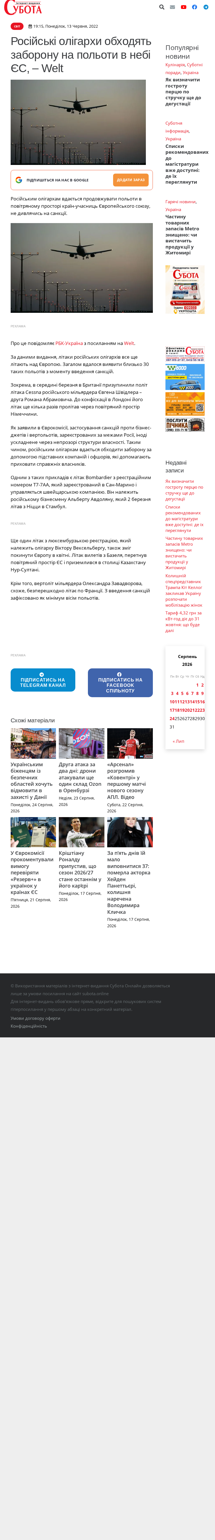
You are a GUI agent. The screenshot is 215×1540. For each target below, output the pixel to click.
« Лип (178, 741)
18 (177, 710)
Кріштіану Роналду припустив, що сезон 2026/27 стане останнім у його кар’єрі (80, 869)
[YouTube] (184, 7)
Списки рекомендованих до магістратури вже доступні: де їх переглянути (187, 164)
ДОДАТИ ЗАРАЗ (131, 180)
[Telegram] (206, 7)
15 (197, 701)
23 (202, 710)
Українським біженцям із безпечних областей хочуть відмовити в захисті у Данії (32, 780)
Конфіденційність (29, 1026)
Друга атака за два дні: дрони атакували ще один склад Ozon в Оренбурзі (80, 777)
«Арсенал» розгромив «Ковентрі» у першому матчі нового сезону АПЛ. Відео (126, 780)
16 (202, 701)
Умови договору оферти (35, 1018)
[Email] (172, 7)
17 (172, 710)
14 (192, 701)
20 (187, 710)
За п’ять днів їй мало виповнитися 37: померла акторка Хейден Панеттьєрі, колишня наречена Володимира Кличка (128, 882)
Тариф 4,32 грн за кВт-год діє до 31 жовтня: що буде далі (183, 621)
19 (182, 710)
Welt (129, 343)
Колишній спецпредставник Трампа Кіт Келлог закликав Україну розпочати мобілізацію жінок (183, 590)
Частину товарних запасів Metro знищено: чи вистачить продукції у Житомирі (182, 234)
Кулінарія (175, 64)
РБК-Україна (69, 343)
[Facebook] (195, 7)
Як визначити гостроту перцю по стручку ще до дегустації (183, 91)
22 (197, 710)
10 (172, 701)
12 (182, 701)
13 (187, 701)
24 (172, 718)
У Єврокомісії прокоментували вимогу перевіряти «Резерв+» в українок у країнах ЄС (32, 872)
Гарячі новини (180, 201)
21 (192, 710)
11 (177, 701)
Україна (190, 72)
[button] (162, 7)
